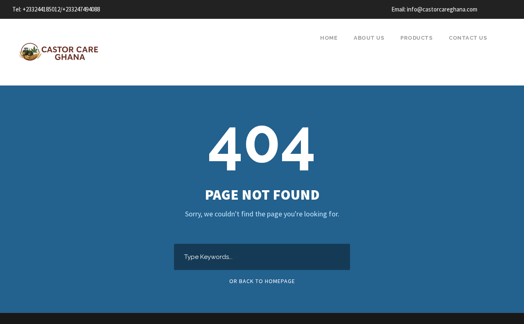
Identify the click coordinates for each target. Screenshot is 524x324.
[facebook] (494, 9)
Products (416, 38)
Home (328, 38)
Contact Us (468, 38)
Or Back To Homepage (262, 281)
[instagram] (509, 9)
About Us (369, 38)
